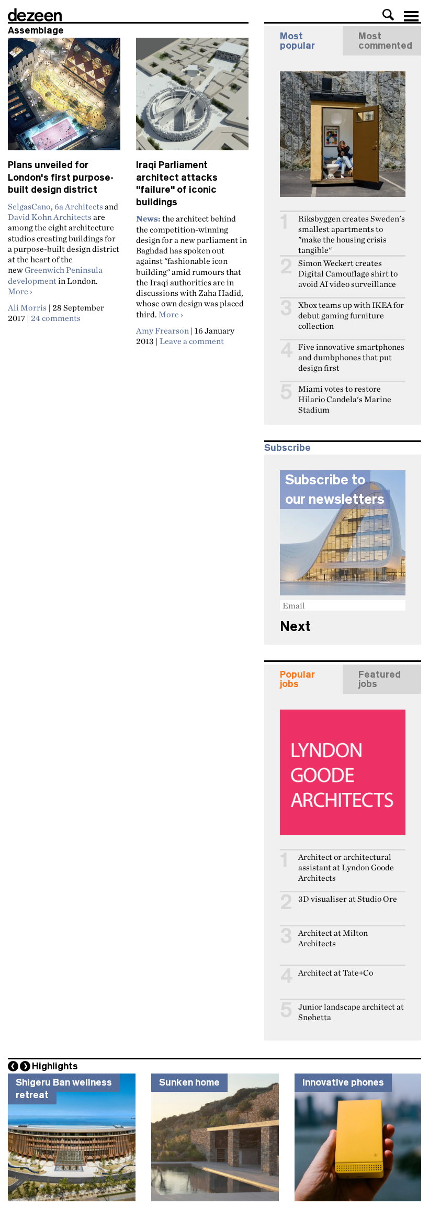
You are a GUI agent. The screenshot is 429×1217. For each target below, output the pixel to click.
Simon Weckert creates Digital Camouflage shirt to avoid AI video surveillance (348, 273)
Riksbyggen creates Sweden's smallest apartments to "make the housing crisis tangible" (351, 234)
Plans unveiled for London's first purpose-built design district (61, 177)
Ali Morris (27, 307)
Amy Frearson (162, 330)
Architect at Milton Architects (333, 938)
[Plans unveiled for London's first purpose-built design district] (64, 98)
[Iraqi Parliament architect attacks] (192, 98)
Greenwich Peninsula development (55, 274)
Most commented (385, 40)
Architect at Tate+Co (335, 973)
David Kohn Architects (50, 217)
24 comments (56, 318)
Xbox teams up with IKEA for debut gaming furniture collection (351, 315)
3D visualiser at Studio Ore (347, 899)
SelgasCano (29, 206)
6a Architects (78, 206)
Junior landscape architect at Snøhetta (351, 1012)
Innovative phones (343, 1082)
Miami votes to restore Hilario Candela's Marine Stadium (344, 399)
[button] (388, 14)
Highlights (55, 1066)
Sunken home (189, 1082)
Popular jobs (297, 679)
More (20, 291)
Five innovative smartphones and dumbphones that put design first (351, 357)
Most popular (297, 40)
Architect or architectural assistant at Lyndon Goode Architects (346, 867)
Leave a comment (192, 341)
